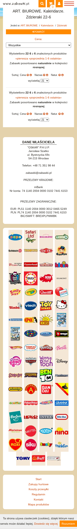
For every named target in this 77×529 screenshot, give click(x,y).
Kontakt (38, 499)
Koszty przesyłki (39, 489)
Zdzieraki (62, 25)
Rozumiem (68, 523)
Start (38, 479)
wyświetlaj (34, 80)
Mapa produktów (38, 504)
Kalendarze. (48, 25)
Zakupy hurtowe (38, 484)
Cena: (38, 39)
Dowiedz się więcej (46, 523)
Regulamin (38, 494)
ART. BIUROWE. (30, 25)
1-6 (47, 58)
